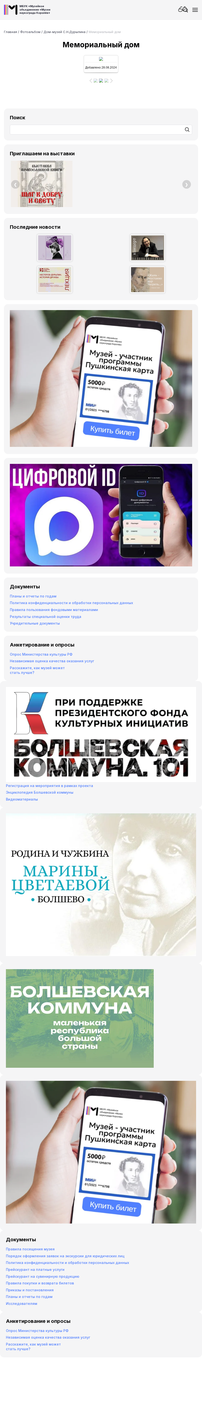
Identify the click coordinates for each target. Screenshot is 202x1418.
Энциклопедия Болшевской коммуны (39, 792)
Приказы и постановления (30, 1290)
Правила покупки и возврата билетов (40, 1283)
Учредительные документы (35, 623)
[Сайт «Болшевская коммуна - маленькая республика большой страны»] (80, 1066)
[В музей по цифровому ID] (101, 565)
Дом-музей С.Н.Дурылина (64, 32)
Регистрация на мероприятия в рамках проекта (49, 786)
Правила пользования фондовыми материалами (54, 610)
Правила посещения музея (30, 1249)
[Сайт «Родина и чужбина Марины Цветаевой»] (101, 955)
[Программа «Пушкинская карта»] (101, 445)
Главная (10, 32)
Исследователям (21, 1303)
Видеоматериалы (22, 799)
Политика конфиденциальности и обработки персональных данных (71, 603)
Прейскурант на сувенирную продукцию (42, 1276)
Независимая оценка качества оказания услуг (52, 661)
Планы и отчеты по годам (33, 596)
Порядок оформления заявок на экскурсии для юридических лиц (65, 1256)
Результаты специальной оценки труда (45, 616)
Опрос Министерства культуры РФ (41, 654)
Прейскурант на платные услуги (35, 1269)
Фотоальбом (30, 32)
